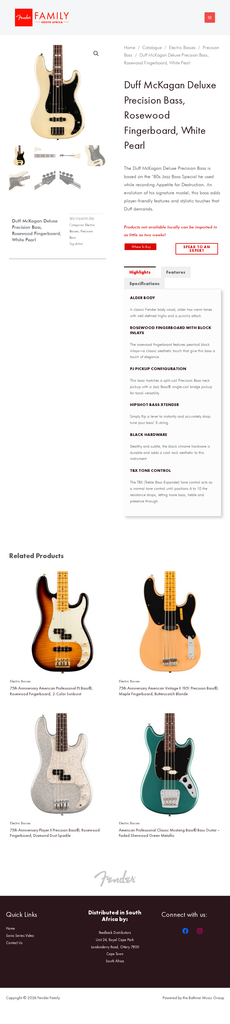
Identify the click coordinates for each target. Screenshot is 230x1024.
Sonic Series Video (20, 935)
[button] (96, 53)
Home (129, 47)
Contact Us (14, 942)
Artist (79, 244)
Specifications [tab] (144, 283)
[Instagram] (199, 930)
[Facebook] (185, 930)
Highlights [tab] (140, 272)
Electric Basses (182, 47)
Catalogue (152, 47)
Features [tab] (175, 272)
